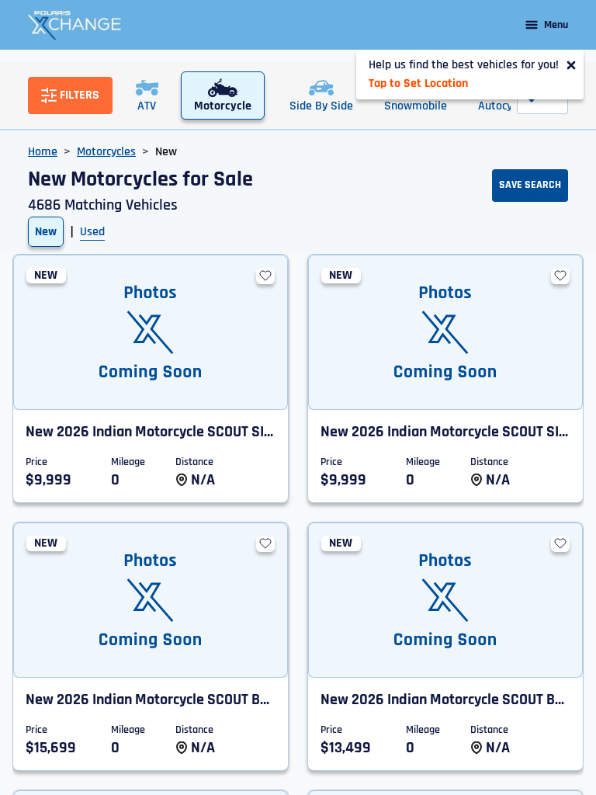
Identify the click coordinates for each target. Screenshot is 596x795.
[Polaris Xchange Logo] (74, 24)
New (46, 232)
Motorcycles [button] (106, 152)
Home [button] (42, 152)
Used (92, 232)
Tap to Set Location (418, 83)
